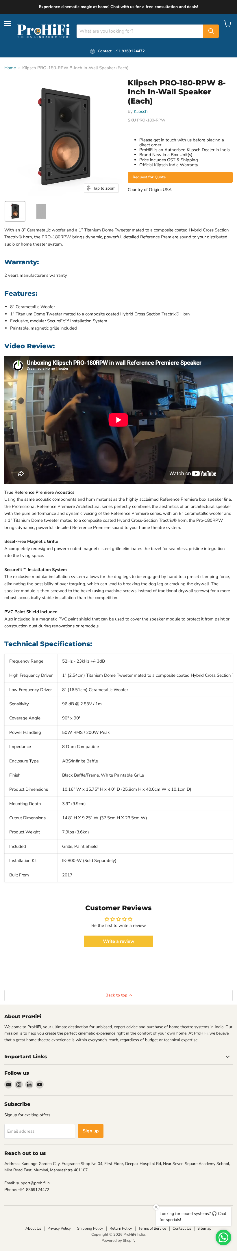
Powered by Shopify (118, 1240)
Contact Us (182, 1228)
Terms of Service (152, 1228)
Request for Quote (149, 177)
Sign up (91, 1131)
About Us (33, 1228)
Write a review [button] (118, 941)
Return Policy (121, 1228)
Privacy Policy (59, 1228)
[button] (15, 211)
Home (10, 68)
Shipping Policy (90, 1228)
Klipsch (141, 111)
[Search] (211, 31)
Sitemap (204, 1228)
